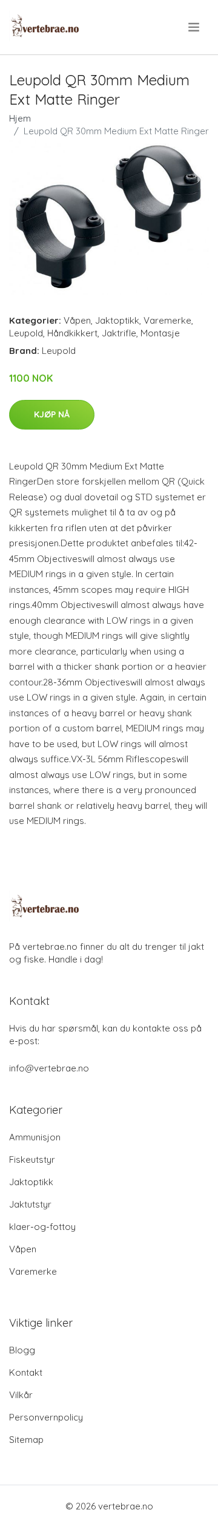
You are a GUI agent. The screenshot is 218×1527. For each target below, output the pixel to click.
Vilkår (21, 1395)
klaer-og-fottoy (42, 1226)
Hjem (20, 118)
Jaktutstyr (30, 1204)
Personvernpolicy (46, 1417)
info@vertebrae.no (49, 1068)
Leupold (26, 333)
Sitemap (26, 1439)
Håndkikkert (72, 333)
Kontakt (25, 1372)
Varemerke (167, 320)
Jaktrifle (119, 333)
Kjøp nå (52, 414)
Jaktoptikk (117, 320)
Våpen (77, 320)
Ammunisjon (35, 1137)
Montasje (160, 333)
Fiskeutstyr (32, 1159)
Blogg (22, 1350)
